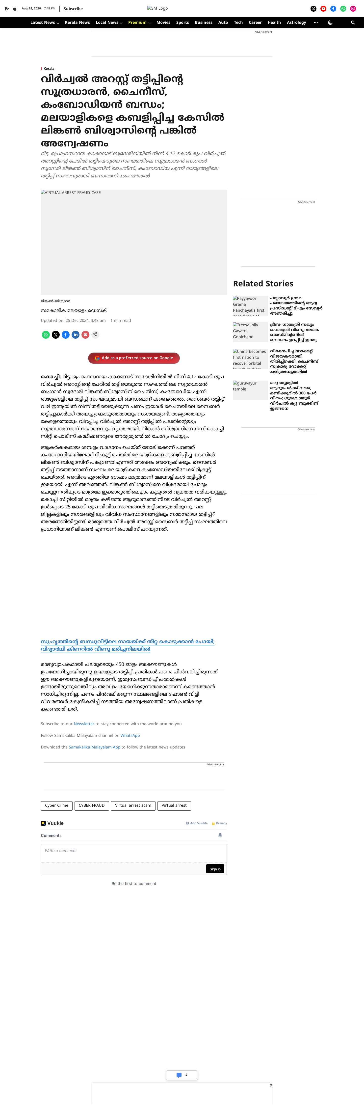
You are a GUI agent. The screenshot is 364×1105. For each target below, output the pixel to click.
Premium (137, 22)
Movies (163, 22)
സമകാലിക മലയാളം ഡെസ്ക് (74, 311)
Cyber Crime (56, 805)
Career (255, 22)
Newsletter (84, 724)
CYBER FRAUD (92, 805)
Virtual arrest (174, 805)
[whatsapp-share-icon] (46, 337)
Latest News (42, 22)
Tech (238, 22)
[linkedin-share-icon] (75, 337)
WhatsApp (130, 735)
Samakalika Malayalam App (94, 747)
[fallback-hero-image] (250, 306)
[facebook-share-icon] (66, 337)
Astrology (296, 22)
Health (274, 22)
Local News (107, 22)
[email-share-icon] (85, 337)
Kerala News (77, 22)
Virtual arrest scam (133, 805)
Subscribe (73, 9)
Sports (182, 22)
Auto (223, 22)
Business (203, 22)
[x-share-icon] (56, 337)
